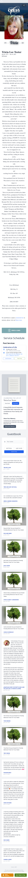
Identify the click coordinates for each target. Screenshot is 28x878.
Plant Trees (19, 358)
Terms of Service (18, 871)
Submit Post (14, 451)
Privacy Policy (10, 871)
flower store (19, 320)
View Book (7, 403)
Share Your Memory (10, 426)
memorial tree (20, 318)
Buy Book (15, 403)
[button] (14, 516)
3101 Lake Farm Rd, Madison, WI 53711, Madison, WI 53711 (14, 354)
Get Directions (8, 358)
